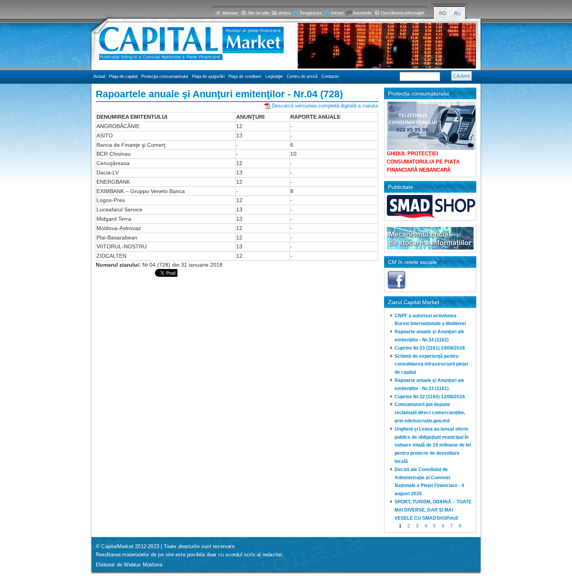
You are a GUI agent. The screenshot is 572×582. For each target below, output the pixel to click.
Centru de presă (302, 76)
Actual (99, 76)
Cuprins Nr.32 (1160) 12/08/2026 (430, 396)
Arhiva (285, 13)
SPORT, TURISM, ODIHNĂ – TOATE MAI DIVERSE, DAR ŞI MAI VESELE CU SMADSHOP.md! (433, 510)
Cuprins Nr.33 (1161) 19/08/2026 (430, 348)
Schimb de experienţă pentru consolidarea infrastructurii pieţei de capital (431, 364)
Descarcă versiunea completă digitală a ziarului (325, 106)
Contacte (330, 76)
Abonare (230, 13)
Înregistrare (311, 13)
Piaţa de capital (123, 76)
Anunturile (362, 13)
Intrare (337, 13)
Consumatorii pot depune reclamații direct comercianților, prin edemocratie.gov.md (430, 413)
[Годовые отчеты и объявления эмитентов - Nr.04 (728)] (457, 13)
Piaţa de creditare (244, 76)
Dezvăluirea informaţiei (402, 13)
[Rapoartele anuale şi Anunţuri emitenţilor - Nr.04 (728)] (442, 13)
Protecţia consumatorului (164, 76)
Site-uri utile (258, 13)
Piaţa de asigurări (208, 76)
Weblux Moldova (143, 565)
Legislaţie (274, 76)
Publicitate (400, 187)
